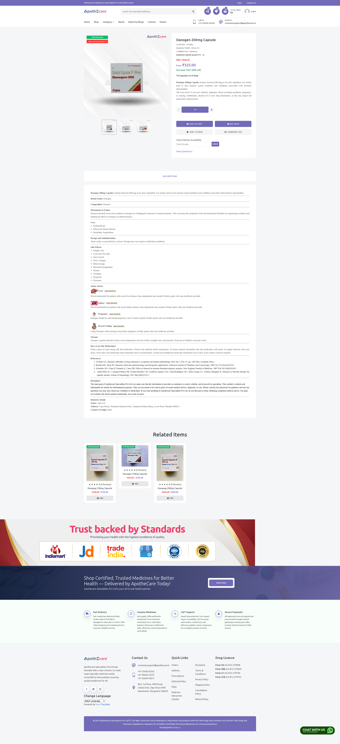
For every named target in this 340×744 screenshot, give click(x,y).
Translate (105, 704)
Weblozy (176, 727)
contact (152, 22)
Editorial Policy (179, 681)
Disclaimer (200, 665)
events (163, 22)
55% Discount (163, 447)
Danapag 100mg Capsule (100, 488)
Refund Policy (201, 699)
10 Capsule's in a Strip (187, 75)
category (107, 22)
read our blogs (136, 22)
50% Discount (97, 37)
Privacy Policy (201, 679)
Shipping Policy (202, 685)
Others (189, 44)
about (121, 22)
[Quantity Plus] (211, 109)
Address (176, 670)
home (87, 22)
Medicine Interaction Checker (177, 695)
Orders (175, 665)
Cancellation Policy (201, 692)
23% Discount (93, 447)
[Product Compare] (100, 478)
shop (96, 22)
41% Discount (128, 447)
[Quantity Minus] (178, 109)
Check (215, 144)
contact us (251, 3)
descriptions (170, 176)
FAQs (239, 3)
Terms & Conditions (200, 672)
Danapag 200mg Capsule (170, 488)
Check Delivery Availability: (189, 140)
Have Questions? (184, 151)
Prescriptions (178, 676)
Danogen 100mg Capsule (135, 474)
